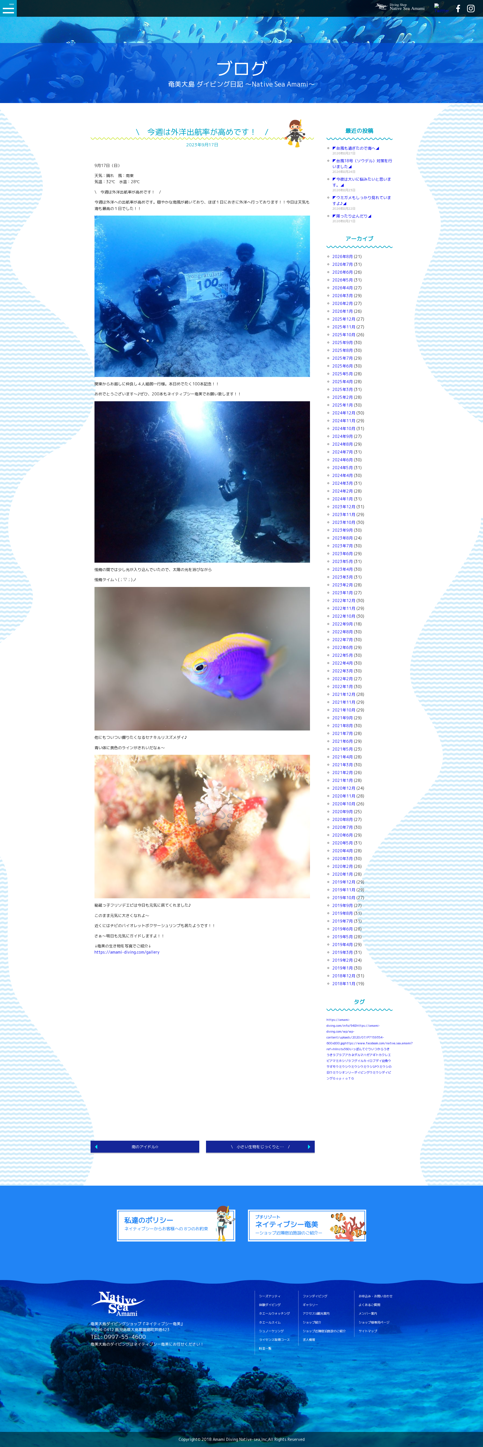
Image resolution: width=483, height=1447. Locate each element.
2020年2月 (342, 866)
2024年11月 (343, 420)
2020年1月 (342, 874)
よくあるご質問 (369, 1305)
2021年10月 (343, 710)
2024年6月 (342, 459)
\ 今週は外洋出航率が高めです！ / (202, 131)
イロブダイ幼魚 (377, 1061)
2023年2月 (342, 585)
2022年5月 (342, 655)
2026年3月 (342, 295)
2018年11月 (343, 983)
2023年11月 (343, 514)
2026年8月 (342, 256)
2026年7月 (342, 264)
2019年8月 (342, 913)
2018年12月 (343, 975)
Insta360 (343, 1049)
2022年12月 (343, 600)
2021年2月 (342, 772)
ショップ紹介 (312, 1322)
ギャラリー (310, 1305)
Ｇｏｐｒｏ (340, 1078)
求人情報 (309, 1339)
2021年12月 (343, 694)
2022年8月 (342, 631)
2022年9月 (342, 624)
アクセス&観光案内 (316, 1313)
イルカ (361, 1061)
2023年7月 (342, 545)
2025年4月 (342, 381)
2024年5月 (342, 467)
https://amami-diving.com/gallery (127, 952)
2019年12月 (343, 882)
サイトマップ (368, 1331)
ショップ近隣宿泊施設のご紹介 (324, 1331)
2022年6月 (342, 647)
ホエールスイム (270, 1322)
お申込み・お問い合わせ (375, 1296)
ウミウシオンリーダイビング (350, 1072)
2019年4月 (342, 944)
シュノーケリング (271, 1331)
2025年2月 (342, 397)
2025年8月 (342, 350)
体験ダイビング (270, 1305)
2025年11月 (343, 326)
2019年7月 (342, 921)
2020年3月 (342, 858)
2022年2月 (342, 678)
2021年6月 (342, 741)
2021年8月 (342, 725)
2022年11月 (343, 608)
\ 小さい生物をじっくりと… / (260, 1146)
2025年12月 (343, 319)
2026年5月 (342, 280)
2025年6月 (342, 366)
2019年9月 (342, 905)
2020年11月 (343, 796)
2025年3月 (342, 389)
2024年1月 (342, 499)
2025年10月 (343, 334)
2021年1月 (342, 780)
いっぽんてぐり (360, 1049)
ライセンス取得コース (274, 1339)
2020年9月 (342, 811)
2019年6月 (342, 929)
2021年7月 (342, 733)
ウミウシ (354, 1066)
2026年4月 (342, 287)
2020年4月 (342, 850)
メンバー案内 (368, 1313)
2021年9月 (342, 717)
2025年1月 (342, 405)
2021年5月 (342, 749)
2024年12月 (343, 413)
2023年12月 (343, 506)
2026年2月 (342, 303)
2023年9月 (342, 530)
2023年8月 (342, 538)
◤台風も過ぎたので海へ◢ (355, 148)
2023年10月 (343, 522)
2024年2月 (342, 491)
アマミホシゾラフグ (343, 1061)
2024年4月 (342, 475)
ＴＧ (351, 1078)
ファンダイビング (315, 1296)
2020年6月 (342, 835)
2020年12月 (343, 788)
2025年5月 (342, 373)
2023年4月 (342, 569)
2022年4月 (342, 663)
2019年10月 (343, 897)
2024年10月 (343, 428)
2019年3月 (342, 952)
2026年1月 (342, 311)
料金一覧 (265, 1348)
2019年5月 (342, 936)
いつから (377, 1049)
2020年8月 (342, 819)
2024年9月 (342, 436)
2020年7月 (342, 827)
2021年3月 (342, 764)
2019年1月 (342, 968)
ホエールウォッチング (274, 1313)
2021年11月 (343, 702)
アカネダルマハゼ (357, 1055)
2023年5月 (342, 561)
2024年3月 (342, 483)
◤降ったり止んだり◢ (351, 216)
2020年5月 (342, 843)
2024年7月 (342, 452)
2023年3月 (342, 577)
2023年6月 (342, 553)
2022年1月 (342, 686)
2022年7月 (342, 639)
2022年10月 (343, 616)
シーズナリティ (270, 1296)
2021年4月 (342, 757)
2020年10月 (343, 803)
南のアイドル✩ (145, 1146)
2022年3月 (342, 671)
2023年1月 (342, 592)
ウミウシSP (368, 1066)
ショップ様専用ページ (374, 1322)
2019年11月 (343, 889)
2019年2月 (342, 960)
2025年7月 (342, 358)
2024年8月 (342, 444)
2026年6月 (342, 272)
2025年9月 (342, 342)
